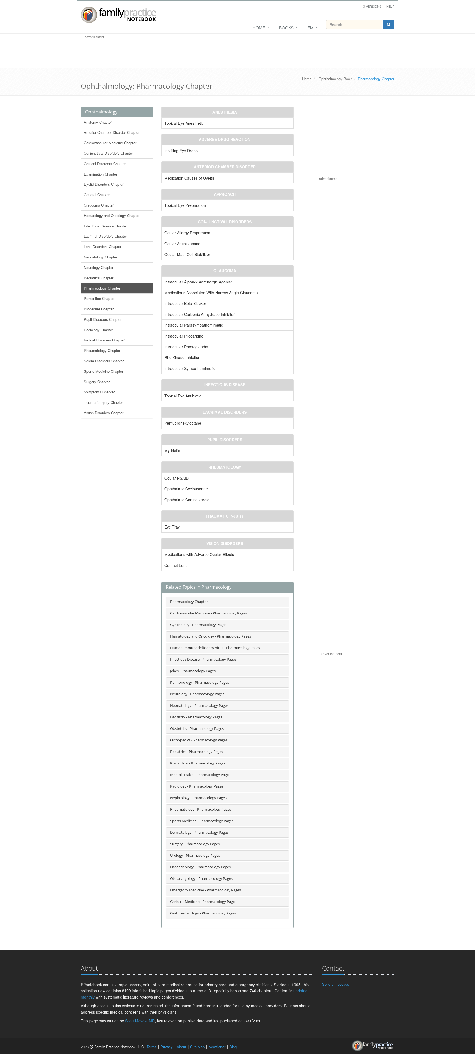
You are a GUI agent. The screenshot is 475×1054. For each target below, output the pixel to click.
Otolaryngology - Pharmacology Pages (201, 878)
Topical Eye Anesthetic (184, 123)
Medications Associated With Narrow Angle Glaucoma (211, 292)
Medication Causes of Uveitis (189, 178)
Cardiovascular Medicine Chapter (110, 142)
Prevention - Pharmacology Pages (197, 763)
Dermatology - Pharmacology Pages (199, 832)
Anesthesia (224, 112)
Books (286, 27)
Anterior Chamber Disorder (225, 166)
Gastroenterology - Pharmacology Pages (203, 913)
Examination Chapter (100, 174)
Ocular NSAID (176, 478)
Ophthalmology (101, 112)
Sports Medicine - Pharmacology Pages (201, 820)
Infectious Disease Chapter (105, 226)
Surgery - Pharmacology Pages (195, 843)
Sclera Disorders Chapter (104, 360)
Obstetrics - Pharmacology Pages (197, 728)
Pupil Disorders (224, 439)
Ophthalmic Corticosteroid (186, 499)
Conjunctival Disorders (225, 221)
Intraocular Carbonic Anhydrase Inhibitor (199, 314)
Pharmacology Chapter (102, 288)
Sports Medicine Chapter (103, 371)
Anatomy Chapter (98, 122)
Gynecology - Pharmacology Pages (198, 624)
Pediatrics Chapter (98, 277)
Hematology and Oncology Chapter (111, 215)
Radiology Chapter (98, 329)
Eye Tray (172, 527)
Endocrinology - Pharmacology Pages (200, 866)
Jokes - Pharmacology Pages (193, 670)
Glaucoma (224, 270)
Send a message (335, 984)
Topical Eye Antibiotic (182, 396)
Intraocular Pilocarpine (183, 336)
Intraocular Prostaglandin (186, 346)
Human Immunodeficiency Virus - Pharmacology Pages (215, 647)
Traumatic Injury (225, 516)
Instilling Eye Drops (181, 150)
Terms (151, 1046)
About (181, 1046)
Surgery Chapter (97, 381)
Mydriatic (172, 450)
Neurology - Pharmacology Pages (197, 693)
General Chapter (97, 194)
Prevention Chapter (99, 298)
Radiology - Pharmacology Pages (196, 786)
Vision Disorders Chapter (103, 412)
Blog (233, 1046)
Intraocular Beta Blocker (185, 303)
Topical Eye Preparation (185, 205)
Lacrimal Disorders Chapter (105, 236)
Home (259, 27)
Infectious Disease (224, 384)
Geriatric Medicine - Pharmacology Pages (203, 901)
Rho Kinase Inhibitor (182, 357)
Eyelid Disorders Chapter (103, 184)
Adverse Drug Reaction (224, 139)
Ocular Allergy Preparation (187, 232)
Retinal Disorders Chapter (104, 340)
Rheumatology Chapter (102, 350)
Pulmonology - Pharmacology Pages (199, 682)
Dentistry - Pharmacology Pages (196, 716)
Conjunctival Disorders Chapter (108, 153)
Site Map (197, 1046)
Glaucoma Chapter (99, 205)
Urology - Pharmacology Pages (195, 855)
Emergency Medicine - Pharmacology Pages (205, 890)
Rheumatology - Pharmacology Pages (200, 809)
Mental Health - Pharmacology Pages (200, 774)
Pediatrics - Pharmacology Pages (196, 751)
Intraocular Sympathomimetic (189, 368)
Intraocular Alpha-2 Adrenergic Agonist (198, 282)
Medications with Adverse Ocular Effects (199, 554)
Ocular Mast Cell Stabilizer (187, 254)
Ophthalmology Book (335, 78)
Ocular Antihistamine (182, 243)
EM (310, 27)
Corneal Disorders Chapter (105, 163)
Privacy (167, 1046)
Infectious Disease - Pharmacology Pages (203, 659)
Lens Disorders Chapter (102, 246)
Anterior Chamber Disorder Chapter (111, 132)
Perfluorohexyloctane (182, 423)
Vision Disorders (224, 543)
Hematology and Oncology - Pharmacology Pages (210, 636)
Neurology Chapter (98, 267)
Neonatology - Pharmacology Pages (199, 705)
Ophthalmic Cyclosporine (186, 488)
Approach (225, 194)
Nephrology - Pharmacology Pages (198, 797)
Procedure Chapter (99, 309)
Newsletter (217, 1046)
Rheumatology (224, 467)
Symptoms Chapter (99, 391)
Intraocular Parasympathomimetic (193, 325)
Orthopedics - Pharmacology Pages (198, 740)
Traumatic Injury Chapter (103, 402)
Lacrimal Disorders (225, 412)
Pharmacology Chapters (189, 601)
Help (390, 6)
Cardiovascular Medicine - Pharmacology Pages (208, 613)
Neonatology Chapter (100, 257)
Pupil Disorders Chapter (102, 319)
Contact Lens (175, 565)
